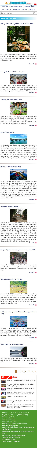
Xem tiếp (31, 64)
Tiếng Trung (27, 6)
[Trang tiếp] (32, 371)
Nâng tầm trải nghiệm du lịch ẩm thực (17, 23)
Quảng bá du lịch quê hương (11, 166)
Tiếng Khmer (16, 9)
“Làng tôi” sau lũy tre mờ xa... (11, 206)
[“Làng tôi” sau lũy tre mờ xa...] (18, 215)
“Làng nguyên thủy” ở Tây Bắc (11, 279)
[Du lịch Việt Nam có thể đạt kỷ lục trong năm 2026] (18, 258)
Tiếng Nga (24, 9)
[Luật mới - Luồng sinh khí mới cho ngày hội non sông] (18, 321)
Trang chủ (5, 6)
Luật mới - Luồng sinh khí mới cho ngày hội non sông (18, 312)
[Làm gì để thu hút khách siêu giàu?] (18, 79)
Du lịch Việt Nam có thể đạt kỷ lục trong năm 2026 (18, 250)
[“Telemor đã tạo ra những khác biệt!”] (3, 397)
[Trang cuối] (35, 371)
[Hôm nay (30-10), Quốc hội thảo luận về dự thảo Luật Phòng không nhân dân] (3, 385)
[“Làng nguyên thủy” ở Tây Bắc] (18, 287)
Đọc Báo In (32, 9)
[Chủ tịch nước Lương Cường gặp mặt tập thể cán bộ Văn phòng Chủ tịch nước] (3, 401)
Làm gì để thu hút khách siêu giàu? (13, 72)
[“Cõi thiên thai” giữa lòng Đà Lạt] (18, 351)
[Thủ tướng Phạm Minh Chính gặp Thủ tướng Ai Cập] (3, 381)
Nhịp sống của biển (7, 132)
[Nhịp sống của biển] (18, 139)
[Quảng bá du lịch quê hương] (18, 174)
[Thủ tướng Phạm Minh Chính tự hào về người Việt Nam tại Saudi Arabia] (3, 389)
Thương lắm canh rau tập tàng (11, 99)
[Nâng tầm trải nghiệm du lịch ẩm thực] (18, 39)
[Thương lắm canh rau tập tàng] (18, 108)
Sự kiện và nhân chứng (15, 6)
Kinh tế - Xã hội (8, 18)
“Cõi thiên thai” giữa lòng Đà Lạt (12, 344)
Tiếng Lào (8, 9)
